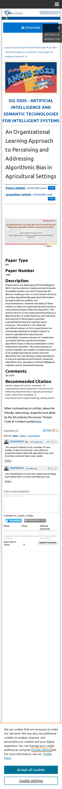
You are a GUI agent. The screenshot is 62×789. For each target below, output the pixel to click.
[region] (31, 756)
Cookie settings (41, 749)
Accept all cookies (31, 770)
